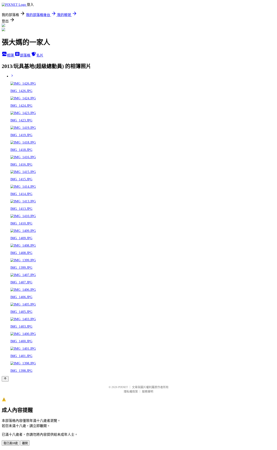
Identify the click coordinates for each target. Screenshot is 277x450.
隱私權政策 (131, 391)
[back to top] (5, 379)
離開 (25, 443)
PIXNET (123, 387)
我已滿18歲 (10, 443)
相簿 (11, 55)
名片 (39, 55)
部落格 (25, 55)
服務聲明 (147, 391)
